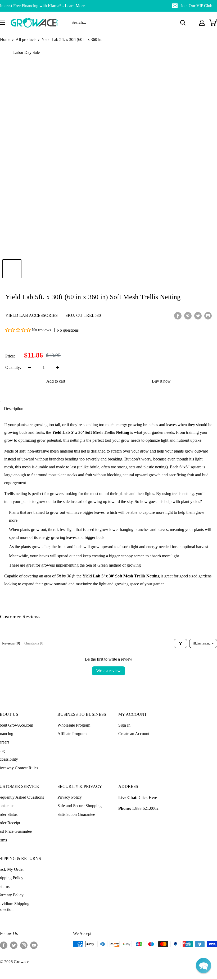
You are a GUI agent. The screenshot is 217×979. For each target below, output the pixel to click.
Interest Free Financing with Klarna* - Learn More (42, 5)
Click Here (148, 797)
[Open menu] (2, 23)
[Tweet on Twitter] (198, 315)
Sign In (124, 725)
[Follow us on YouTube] (34, 945)
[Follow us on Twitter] (13, 945)
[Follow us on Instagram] (24, 945)
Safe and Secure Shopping (79, 805)
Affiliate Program (72, 733)
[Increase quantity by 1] (57, 367)
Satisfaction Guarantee (76, 814)
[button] (18, 330)
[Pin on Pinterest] (188, 315)
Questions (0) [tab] (34, 643)
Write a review (108, 671)
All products (26, 39)
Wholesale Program (73, 725)
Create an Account (133, 733)
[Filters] (180, 643)
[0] (212, 23)
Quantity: (13, 367)
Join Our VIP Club (196, 5)
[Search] (182, 23)
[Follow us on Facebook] (3, 945)
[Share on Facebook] (178, 315)
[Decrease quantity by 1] (29, 367)
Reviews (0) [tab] (11, 643)
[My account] (202, 23)
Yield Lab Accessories (31, 315)
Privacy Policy (69, 797)
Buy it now (161, 381)
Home (5, 39)
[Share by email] (208, 315)
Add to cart (55, 381)
